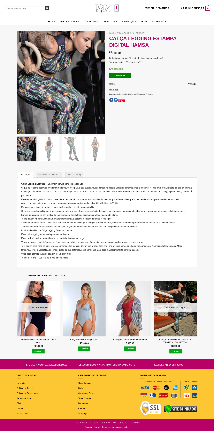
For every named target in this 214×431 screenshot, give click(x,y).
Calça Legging (124, 33)
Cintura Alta (139, 33)
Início (111, 33)
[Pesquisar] (47, 8)
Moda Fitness (68, 21)
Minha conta (22, 413)
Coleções (90, 21)
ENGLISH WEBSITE (83, 423)
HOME (51, 21)
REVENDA (105, 423)
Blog (144, 21)
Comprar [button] (84, 348)
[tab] (25, 175)
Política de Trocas (25, 388)
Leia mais (38, 351)
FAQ (19, 403)
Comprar (120, 75)
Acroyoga (110, 21)
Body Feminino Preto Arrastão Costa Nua (38, 341)
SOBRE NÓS (123, 423)
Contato (20, 408)
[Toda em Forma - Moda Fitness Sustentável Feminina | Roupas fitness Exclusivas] (107, 9)
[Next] (99, 82)
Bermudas (83, 403)
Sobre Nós (159, 21)
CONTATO (135, 423)
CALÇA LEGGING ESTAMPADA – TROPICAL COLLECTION (175, 341)
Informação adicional (49, 175)
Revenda (21, 383)
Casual (81, 408)
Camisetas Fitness (86, 393)
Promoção (129, 21)
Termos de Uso (24, 398)
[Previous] (22, 82)
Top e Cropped (85, 398)
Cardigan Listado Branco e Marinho (130, 339)
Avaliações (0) (74, 175)
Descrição (25, 175)
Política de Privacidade (27, 393)
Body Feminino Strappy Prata (84, 339)
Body (80, 388)
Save (122, 101)
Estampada (141, 94)
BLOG (96, 423)
